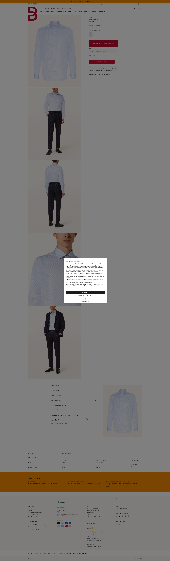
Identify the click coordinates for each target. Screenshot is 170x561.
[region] (85, 280)
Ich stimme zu (85, 292)
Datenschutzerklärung (95, 285)
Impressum (68, 286)
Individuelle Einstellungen (85, 295)
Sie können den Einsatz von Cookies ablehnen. (82, 282)
